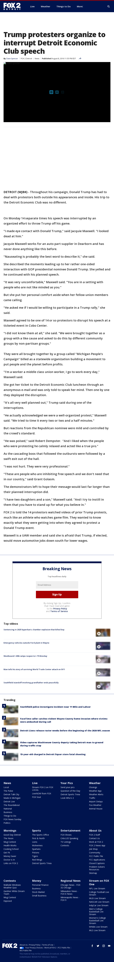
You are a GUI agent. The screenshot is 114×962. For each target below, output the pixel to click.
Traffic (92, 798)
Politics (7, 822)
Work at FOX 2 (96, 841)
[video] (103, 633)
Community (94, 852)
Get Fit (7, 852)
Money (36, 880)
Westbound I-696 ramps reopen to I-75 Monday (25, 656)
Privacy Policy (60, 608)
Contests (65, 845)
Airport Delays (96, 801)
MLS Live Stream (97, 930)
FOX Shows (66, 834)
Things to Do (10, 815)
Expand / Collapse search (108, 6)
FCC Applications (97, 859)
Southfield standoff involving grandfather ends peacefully (31, 682)
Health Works (10, 845)
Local (6, 787)
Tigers (35, 856)
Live (35, 783)
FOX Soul (36, 797)
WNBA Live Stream (98, 926)
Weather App (95, 790)
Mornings (10, 830)
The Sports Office (40, 834)
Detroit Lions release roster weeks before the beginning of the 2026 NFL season (65, 730)
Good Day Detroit (12, 834)
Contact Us (94, 838)
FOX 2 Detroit (26, 58)
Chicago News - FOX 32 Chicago (70, 886)
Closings (93, 787)
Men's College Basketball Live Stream (96, 912)
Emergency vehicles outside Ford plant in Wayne (26, 642)
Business (8, 812)
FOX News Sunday (12, 819)
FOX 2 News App (97, 845)
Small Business (39, 895)
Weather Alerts (96, 794)
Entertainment (70, 830)
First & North (38, 838)
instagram (103, 945)
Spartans (36, 849)
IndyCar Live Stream (98, 905)
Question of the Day (70, 790)
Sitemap (93, 873)
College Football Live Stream (99, 893)
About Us (95, 830)
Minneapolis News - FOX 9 (70, 898)
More (80, 6)
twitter (98, 945)
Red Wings (37, 859)
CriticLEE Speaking (69, 838)
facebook (92, 945)
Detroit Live (9, 801)
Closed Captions (97, 863)
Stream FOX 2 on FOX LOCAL (42, 788)
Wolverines (37, 845)
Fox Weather (95, 805)
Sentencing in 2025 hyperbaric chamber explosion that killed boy (34, 629)
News (37, 58)
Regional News (70, 880)
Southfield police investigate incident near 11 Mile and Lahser (55, 706)
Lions (34, 841)
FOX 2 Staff (94, 834)
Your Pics (67, 783)
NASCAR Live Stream (99, 901)
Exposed (8, 901)
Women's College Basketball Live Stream (97, 920)
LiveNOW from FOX (41, 793)
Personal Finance (40, 884)
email (109, 945)
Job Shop (93, 849)
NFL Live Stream (97, 888)
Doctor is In (9, 859)
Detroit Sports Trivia (70, 794)
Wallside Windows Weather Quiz (12, 886)
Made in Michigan (12, 798)
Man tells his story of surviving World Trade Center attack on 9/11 (34, 669)
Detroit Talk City (11, 794)
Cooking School (11, 849)
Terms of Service (59, 611)
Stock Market (38, 892)
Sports (36, 830)
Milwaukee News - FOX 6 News (69, 892)
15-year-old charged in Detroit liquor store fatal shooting (53, 754)
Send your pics (68, 787)
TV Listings (66, 841)
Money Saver (10, 856)
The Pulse (8, 790)
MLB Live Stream (97, 898)
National (8, 808)
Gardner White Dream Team (14, 892)
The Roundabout (12, 805)
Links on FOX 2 (11, 863)
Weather (95, 783)
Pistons (35, 852)
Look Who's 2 (67, 798)
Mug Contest (10, 841)
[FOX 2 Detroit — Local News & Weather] (13, 6)
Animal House (95, 808)
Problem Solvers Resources (97, 868)
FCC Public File (96, 856)
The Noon (8, 838)
